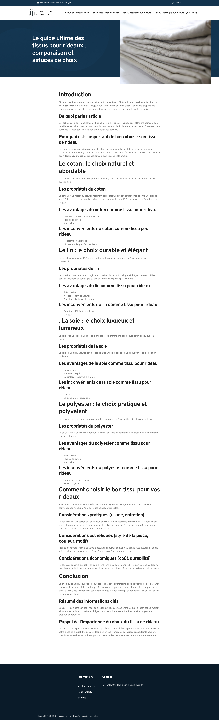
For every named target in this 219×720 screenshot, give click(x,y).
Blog (194, 12)
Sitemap (82, 697)
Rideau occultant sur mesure (136, 12)
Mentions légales (86, 686)
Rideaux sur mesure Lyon (76, 12)
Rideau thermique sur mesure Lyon (172, 12)
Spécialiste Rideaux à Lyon (105, 12)
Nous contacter (85, 692)
